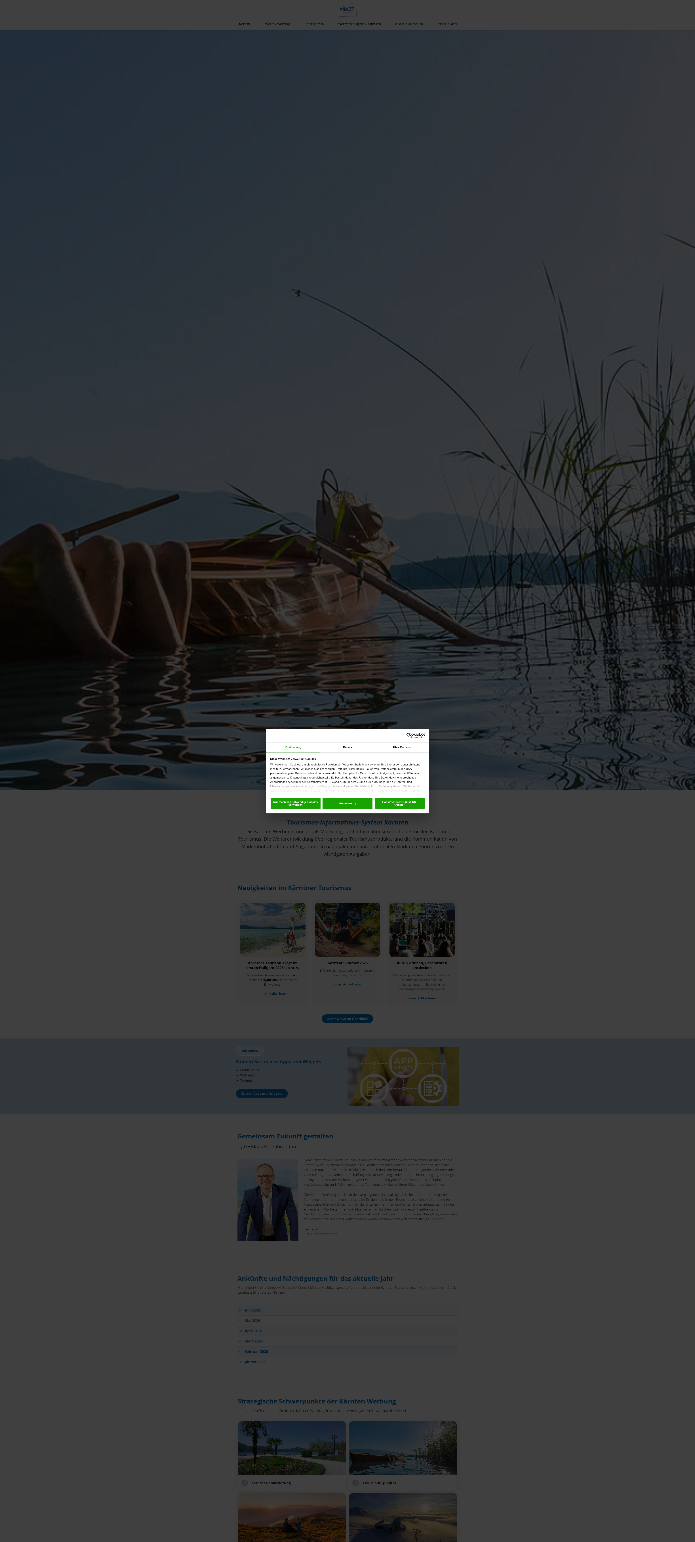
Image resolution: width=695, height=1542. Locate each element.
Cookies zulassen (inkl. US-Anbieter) (399, 803)
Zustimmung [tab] (293, 747)
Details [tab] (347, 747)
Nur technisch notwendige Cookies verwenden (295, 803)
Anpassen (345, 803)
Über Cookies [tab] (401, 747)
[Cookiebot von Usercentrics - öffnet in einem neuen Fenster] (409, 735)
